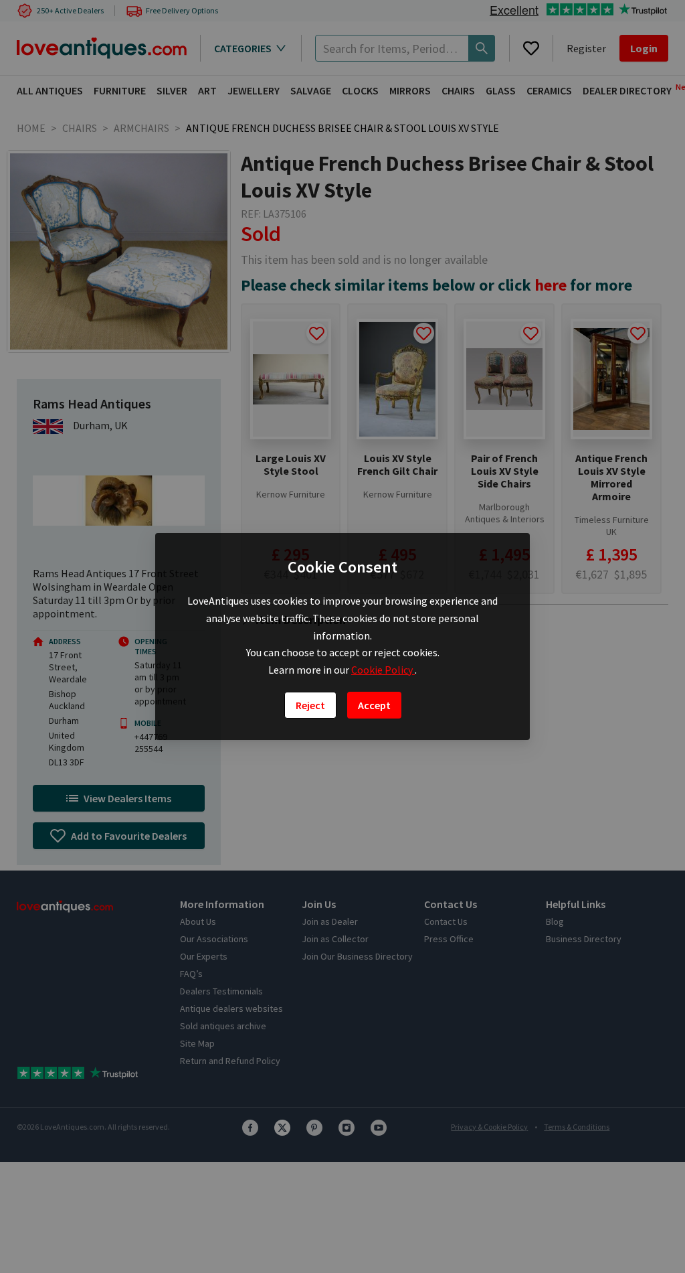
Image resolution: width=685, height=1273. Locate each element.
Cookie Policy (383, 669)
